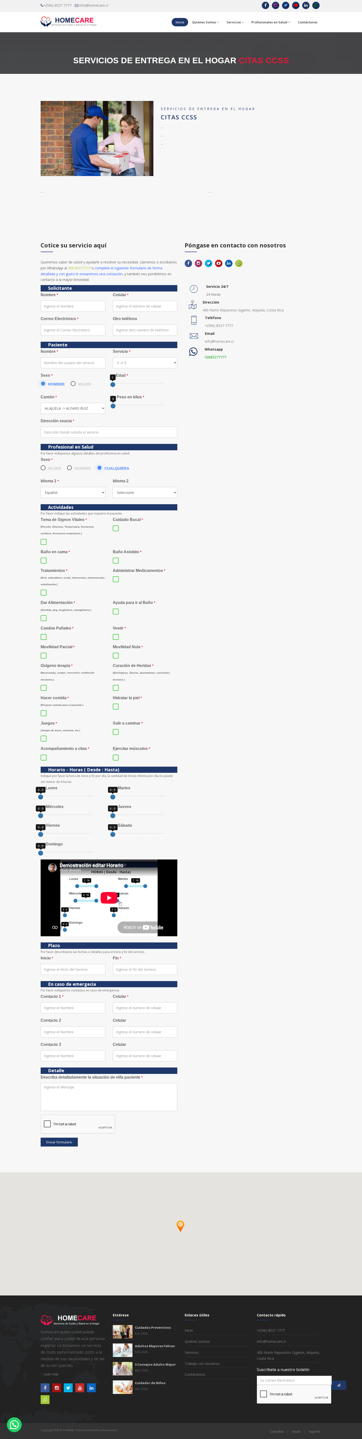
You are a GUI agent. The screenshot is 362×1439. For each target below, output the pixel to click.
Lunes (49, 788)
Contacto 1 (52, 996)
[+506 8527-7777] (316, 5)
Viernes (50, 825)
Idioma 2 (121, 481)
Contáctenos (307, 22)
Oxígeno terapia (67, 672)
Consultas (277, 1431)
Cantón (49, 397)
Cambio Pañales (57, 628)
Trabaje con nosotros (202, 1363)
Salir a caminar (128, 723)
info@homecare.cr (94, 5)
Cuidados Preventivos (153, 1327)
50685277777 (215, 357)
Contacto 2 (51, 1020)
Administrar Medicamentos (139, 570)
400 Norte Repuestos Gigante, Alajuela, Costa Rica (243, 310)
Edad (120, 375)
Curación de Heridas (141, 672)
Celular (120, 295)
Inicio (180, 22)
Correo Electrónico (59, 319)
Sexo (46, 375)
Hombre (56, 384)
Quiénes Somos (204, 22)
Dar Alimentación (66, 605)
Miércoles (52, 807)
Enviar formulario (59, 1142)
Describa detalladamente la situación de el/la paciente (92, 1077)
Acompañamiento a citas (65, 748)
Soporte (314, 1431)
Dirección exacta (57, 421)
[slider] (112, 384)
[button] (181, 1232)
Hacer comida (62, 701)
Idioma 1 (50, 481)
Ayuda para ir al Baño (134, 602)
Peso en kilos (128, 397)
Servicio (121, 351)
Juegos (60, 726)
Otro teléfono (125, 319)
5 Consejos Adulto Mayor (155, 1364)
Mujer (84, 384)
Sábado (122, 825)
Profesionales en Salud (269, 22)
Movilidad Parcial (58, 647)
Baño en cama (55, 552)
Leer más (51, 1374)
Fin (117, 958)
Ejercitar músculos (131, 748)
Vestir (119, 628)
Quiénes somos (197, 1341)
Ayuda (296, 1431)
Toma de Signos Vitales (67, 526)
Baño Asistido (127, 552)
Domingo (52, 844)
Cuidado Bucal (128, 519)
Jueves (122, 807)
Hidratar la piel (127, 698)
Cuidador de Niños (150, 1383)
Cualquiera (116, 468)
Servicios (234, 22)
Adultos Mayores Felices (155, 1346)
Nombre (49, 295)
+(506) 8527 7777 (57, 5)
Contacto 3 (51, 1044)
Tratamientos (73, 577)
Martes (121, 788)
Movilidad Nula (128, 647)
